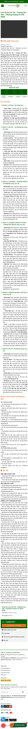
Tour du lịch (4, 53)
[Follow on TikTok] (5, 706)
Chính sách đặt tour (5, 668)
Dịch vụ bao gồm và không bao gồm (14, 636)
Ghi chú (6, 640)
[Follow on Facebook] (2, 706)
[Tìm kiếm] (25, 6)
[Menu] (2, 6)
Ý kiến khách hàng (5, 672)
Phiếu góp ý (3, 674)
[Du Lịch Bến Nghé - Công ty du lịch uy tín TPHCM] (14, 5)
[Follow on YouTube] (10, 706)
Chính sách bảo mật (5, 670)
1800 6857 (22, 1)
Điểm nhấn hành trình (10, 630)
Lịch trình (6, 633)
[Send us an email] (8, 706)
